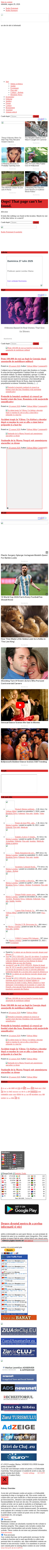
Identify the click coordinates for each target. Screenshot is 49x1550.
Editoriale (36, 899)
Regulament (10, 108)
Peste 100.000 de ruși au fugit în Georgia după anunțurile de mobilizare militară (23, 360)
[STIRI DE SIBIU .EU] (19, 1410)
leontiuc (33, 841)
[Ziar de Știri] (2, 1324)
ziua (12, 1098)
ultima (40, 1094)
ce (16, 1088)
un (43, 1094)
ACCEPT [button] (41, 1473)
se (22, 1094)
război (19, 1094)
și (19, 1097)
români (10, 1094)
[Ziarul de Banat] (19, 1319)
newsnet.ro (28, 1241)
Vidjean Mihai (32, 366)
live (5, 1091)
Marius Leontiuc (12, 825)
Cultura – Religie (16, 92)
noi (20, 1091)
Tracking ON (28, 1198)
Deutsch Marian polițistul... (25, 809)
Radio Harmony (12, 10)
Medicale (24, 827)
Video (42, 813)
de (24, 1087)
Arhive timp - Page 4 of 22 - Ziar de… (13, 1290)
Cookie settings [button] (28, 1473)
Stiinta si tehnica (16, 84)
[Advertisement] (24, 53)
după (36, 1088)
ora (26, 1091)
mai (10, 1091)
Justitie (13, 86)
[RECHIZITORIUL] (19, 1401)
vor (10, 1098)
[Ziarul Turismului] (19, 1420)
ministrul (15, 1091)
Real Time (13, 1314)
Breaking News (16, 95)
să (30, 1094)
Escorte (8, 978)
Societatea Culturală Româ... (26, 867)
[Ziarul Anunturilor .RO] (2, 1361)
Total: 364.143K (19, 1198)
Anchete (9, 899)
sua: (25, 1094)
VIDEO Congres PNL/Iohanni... (27, 938)
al (3, 1088)
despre (28, 1088)
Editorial (9, 99)
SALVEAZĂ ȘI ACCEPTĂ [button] (12, 1548)
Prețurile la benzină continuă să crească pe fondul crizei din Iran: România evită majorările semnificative (24, 399)
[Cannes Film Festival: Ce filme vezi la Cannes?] (10, 911)
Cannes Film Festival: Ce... (25, 911)
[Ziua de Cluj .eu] (19, 1335)
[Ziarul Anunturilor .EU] (19, 1344)
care (13, 1088)
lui (8, 1091)
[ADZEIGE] (19, 1430)
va (7, 1098)
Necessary (8, 1519)
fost (44, 1088)
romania (4, 1094)
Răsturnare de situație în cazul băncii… (13, 1262)
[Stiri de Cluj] (19, 1450)
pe (29, 1091)
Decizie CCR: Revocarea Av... (26, 924)
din (32, 1087)
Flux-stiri (13, 90)
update (3, 1098)
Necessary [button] (5, 1517)
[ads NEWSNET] (19, 1391)
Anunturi (9, 110)
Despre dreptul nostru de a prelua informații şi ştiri (21, 1225)
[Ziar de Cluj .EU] (19, 1356)
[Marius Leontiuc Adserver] (19, 1371)
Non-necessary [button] (6, 1532)
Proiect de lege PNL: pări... (25, 823)
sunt (27, 1094)
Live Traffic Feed (14, 1257)
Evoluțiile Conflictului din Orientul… (12, 1310)
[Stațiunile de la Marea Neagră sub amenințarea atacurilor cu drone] (24, 434)
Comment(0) (42, 366)
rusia (14, 1094)
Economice (10, 97)
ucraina (35, 1094)
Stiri (7, 82)
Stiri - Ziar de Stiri (20, 1273)
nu (22, 1091)
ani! (5, 1088)
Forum (8, 103)
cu (18, 1087)
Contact (9, 105)
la (2, 1091)
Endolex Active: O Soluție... (25, 837)
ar (7, 1088)
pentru (34, 1091)
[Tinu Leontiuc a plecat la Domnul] (10, 881)
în (16, 1097)
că (21, 1088)
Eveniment (14, 88)
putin (39, 1091)
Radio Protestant (12, 8)
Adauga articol (11, 112)
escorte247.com (11, 965)
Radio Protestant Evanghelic (11, 232)
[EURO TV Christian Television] (19, 1460)
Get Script (7, 1314)
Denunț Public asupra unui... (26, 894)
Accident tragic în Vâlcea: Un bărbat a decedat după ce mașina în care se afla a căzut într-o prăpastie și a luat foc (24, 422)
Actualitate (10, 841)
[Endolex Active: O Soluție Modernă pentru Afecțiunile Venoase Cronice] (10, 837)
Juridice (9, 101)
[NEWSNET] (19, 1381)
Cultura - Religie (12, 871)
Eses (7, 956)
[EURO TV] (19, 1440)
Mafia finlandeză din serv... (25, 853)
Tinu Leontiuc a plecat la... (25, 881)
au (10, 1088)
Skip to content (6, 2)
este (40, 1088)
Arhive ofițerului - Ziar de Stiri (10, 1302)
